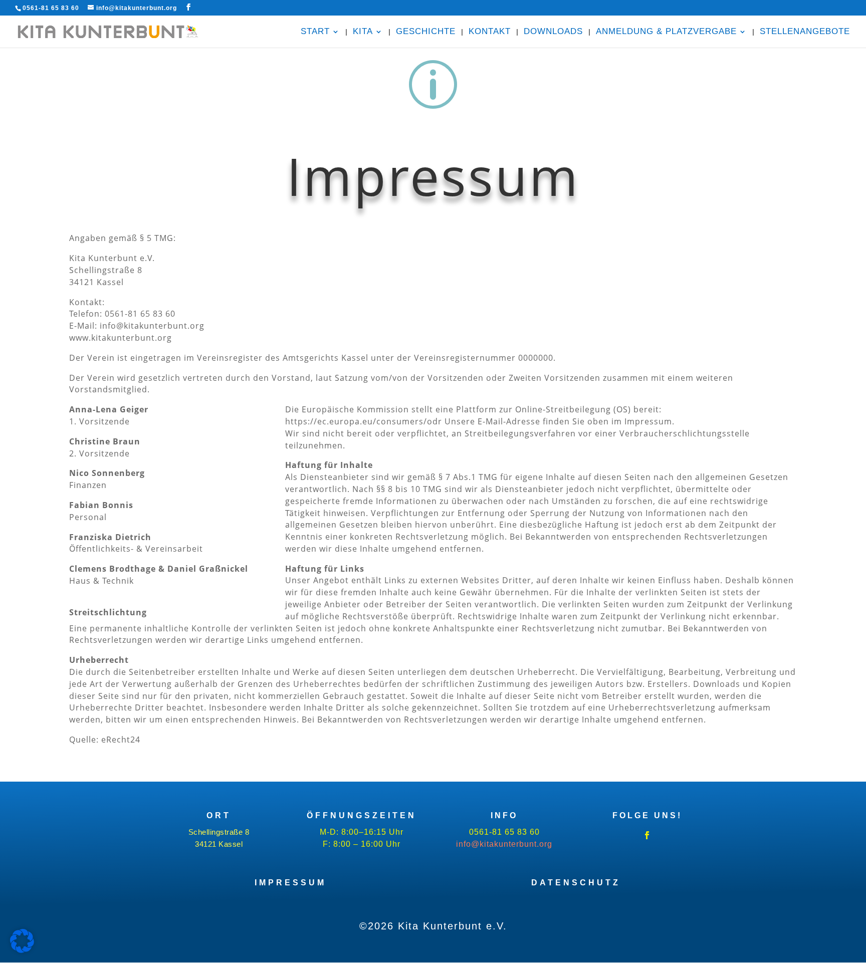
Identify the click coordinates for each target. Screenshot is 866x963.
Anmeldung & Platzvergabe (666, 32)
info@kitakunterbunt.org (504, 844)
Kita (363, 32)
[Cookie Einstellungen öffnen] (22, 950)
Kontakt (490, 32)
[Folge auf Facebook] (647, 835)
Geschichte (426, 32)
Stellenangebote (805, 32)
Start (315, 32)
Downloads (553, 32)
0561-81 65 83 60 (51, 8)
